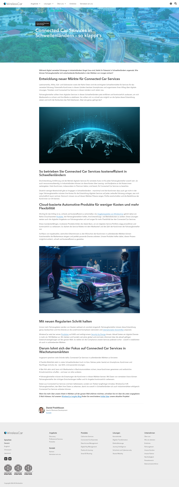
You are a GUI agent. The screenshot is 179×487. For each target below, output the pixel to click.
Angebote (53, 433)
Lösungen (116, 433)
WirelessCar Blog (71, 396)
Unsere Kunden (149, 450)
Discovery (52, 436)
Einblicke (147, 443)
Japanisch (7, 453)
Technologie (40, 24)
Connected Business (43, 23)
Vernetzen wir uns (55, 454)
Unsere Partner (149, 453)
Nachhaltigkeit (149, 457)
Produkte (59, 217)
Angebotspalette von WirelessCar (110, 214)
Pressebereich (149, 460)
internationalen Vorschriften (113, 330)
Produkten (65, 334)
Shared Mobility (118, 453)
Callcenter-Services (87, 436)
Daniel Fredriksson (55, 407)
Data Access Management (89, 443)
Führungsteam (149, 447)
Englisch (7, 446)
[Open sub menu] (39, 3)
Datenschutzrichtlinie (151, 464)
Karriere (51, 451)
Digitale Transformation (120, 440)
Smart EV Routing (86, 453)
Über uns (147, 436)
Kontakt (48, 413)
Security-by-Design (98, 334)
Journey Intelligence (119, 447)
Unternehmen (149, 433)
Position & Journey (87, 450)
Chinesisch (7, 450)
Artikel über (104, 396)
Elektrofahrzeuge (118, 443)
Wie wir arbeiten (149, 440)
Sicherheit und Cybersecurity (122, 450)
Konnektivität (117, 436)
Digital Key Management (89, 447)
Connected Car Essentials (89, 440)
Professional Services (56, 439)
